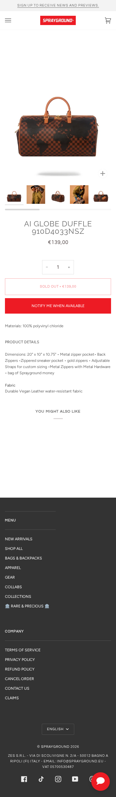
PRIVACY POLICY (20, 659)
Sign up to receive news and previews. (58, 5)
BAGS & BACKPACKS (23, 558)
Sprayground (55, 746)
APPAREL (13, 567)
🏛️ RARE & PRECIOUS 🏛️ (27, 606)
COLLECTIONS (18, 596)
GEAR (10, 577)
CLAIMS (12, 698)
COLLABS (13, 587)
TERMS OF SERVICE (23, 650)
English (56, 729)
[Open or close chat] (100, 781)
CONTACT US (17, 688)
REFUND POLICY (20, 669)
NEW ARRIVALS (18, 539)
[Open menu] (14, 20)
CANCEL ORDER (19, 678)
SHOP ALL (14, 548)
